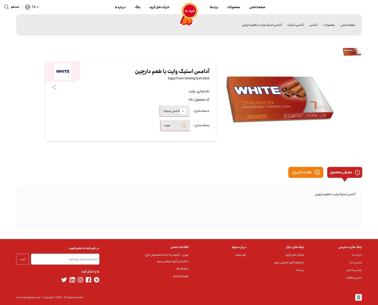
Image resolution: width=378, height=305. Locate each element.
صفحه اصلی (257, 7)
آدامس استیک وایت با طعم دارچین (262, 25)
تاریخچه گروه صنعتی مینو (289, 262)
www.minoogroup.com (28, 297)
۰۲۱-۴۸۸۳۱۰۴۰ (181, 276)
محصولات (233, 7)
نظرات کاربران (302, 172)
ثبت (22, 259)
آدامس (314, 25)
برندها (214, 7)
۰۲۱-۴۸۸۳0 (182, 269)
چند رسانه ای (354, 270)
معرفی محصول (341, 172)
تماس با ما (355, 262)
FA (33, 7)
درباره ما (120, 7)
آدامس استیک (295, 25)
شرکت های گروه (159, 7)
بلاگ (137, 7)
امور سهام (240, 254)
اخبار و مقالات (354, 277)
